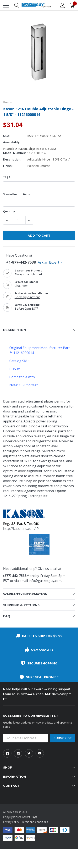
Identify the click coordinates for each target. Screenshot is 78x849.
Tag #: (7, 177)
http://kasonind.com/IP (21, 528)
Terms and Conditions (35, 822)
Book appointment (27, 297)
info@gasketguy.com (45, 580)
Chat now (21, 286)
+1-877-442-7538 (21, 262)
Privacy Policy (11, 822)
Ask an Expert (48, 262)
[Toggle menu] (6, 5)
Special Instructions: (17, 194)
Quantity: (9, 211)
